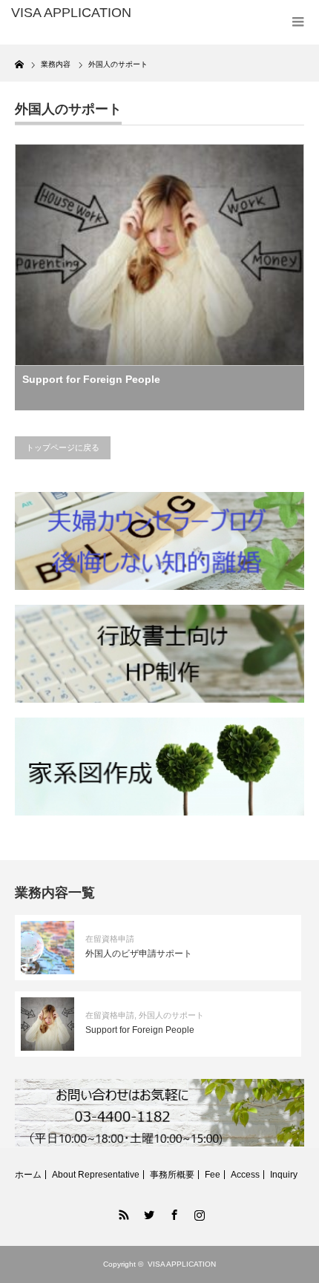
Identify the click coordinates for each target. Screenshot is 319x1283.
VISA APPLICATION (182, 1264)
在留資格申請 (109, 938)
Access (245, 1174)
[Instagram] (197, 1212)
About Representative (95, 1174)
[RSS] (122, 1212)
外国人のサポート (171, 1015)
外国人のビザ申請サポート (138, 953)
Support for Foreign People (91, 379)
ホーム (28, 1174)
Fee (212, 1174)
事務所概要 (172, 1174)
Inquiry (283, 1174)
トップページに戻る (62, 447)
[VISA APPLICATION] (75, 13)
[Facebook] (172, 1212)
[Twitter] (147, 1212)
